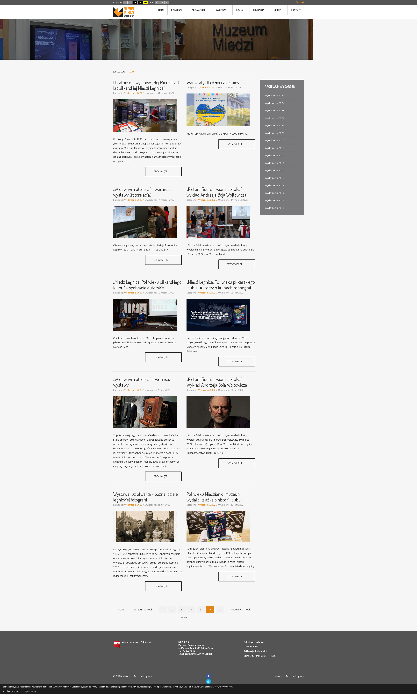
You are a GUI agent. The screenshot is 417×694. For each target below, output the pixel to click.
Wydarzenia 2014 (274, 177)
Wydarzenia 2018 (274, 148)
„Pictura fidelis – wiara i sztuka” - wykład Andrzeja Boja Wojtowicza (216, 192)
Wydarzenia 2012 (274, 192)
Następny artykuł (240, 609)
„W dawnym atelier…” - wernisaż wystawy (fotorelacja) (142, 192)
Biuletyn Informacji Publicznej (136, 642)
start (121, 609)
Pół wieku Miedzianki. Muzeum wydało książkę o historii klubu (214, 497)
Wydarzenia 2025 (274, 95)
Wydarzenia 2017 (274, 155)
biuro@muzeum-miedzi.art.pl (199, 653)
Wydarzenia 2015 (274, 170)
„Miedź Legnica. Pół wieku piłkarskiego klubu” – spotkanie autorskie (147, 285)
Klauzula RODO (251, 646)
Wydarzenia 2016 (274, 163)
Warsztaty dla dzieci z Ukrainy (213, 82)
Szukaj (297, 2)
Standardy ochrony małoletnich (260, 655)
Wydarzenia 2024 (274, 103)
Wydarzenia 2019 (274, 140)
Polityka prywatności (254, 642)
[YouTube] (208, 681)
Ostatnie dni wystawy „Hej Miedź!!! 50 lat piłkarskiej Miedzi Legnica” (146, 85)
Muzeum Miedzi (283, 676)
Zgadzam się (30, 691)
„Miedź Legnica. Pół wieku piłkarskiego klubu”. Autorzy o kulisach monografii (221, 285)
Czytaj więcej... (162, 171)
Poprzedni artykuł (142, 609)
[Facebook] (208, 676)
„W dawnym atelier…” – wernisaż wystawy (142, 382)
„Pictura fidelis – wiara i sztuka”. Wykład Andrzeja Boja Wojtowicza (217, 382)
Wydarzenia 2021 (274, 125)
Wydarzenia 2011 (274, 200)
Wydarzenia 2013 (274, 185)
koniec (184, 617)
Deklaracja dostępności (255, 651)
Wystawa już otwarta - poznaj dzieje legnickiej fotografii (145, 497)
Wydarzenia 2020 (274, 133)
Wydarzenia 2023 (274, 110)
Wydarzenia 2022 (133, 93)
